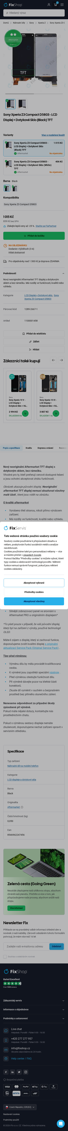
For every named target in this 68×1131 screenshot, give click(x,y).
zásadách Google (32, 555)
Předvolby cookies (34, 592)
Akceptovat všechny (34, 601)
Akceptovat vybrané (34, 582)
